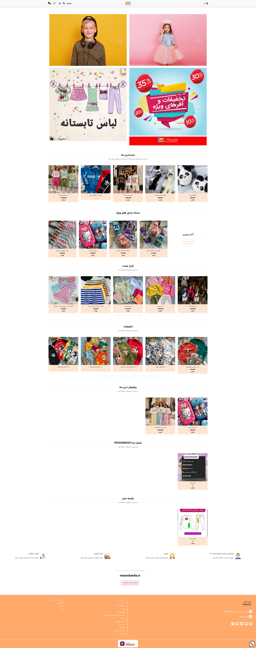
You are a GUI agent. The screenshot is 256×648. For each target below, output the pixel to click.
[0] (50, 4)
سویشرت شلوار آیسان (96, 195)
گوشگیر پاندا (192, 195)
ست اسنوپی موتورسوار (192, 367)
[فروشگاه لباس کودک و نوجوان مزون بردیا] (128, 3)
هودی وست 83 (128, 195)
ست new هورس (63, 195)
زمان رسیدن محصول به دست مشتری (113, 615)
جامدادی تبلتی (93, 251)
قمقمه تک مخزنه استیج (153, 251)
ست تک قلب (128, 306)
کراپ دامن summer (160, 427)
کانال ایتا (192, 483)
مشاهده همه (188, 241)
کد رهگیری (61, 603)
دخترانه (199, 40)
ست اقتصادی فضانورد (63, 367)
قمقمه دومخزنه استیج (123, 251)
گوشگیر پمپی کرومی (160, 195)
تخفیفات (198, 107)
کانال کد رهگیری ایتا (118, 631)
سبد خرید (121, 624)
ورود (62, 609)
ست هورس (160, 306)
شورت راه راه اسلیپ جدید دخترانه (63, 306)
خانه (123, 603)
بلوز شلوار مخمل (160, 367)
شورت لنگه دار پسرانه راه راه (96, 306)
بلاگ (123, 609)
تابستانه (118, 107)
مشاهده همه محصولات (130, 583)
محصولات (121, 606)
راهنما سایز (193, 539)
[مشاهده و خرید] (193, 179)
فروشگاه (69, 4)
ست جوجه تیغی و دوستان (128, 367)
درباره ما (122, 618)
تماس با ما (121, 634)
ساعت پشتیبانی (119, 621)
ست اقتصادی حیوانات (95, 367)
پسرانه (119, 40)
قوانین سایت (120, 612)
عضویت (61, 606)
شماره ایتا (121, 628)
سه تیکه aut (192, 306)
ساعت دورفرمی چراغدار (62, 251)
